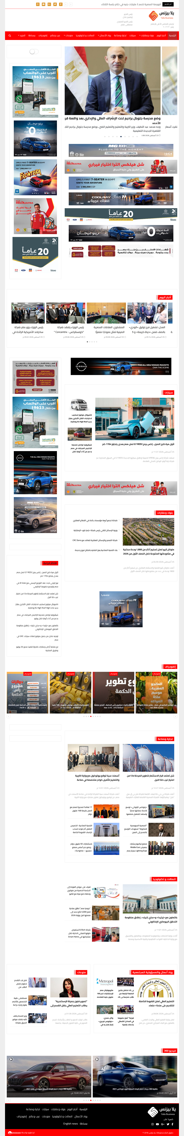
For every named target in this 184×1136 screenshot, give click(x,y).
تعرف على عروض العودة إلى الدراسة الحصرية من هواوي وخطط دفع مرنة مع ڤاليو (79, 890)
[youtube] (44, 4)
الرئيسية (83, 1109)
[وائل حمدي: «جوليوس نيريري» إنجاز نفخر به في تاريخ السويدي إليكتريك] (105, 1010)
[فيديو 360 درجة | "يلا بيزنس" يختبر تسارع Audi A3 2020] (49, 1076)
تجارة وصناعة (120, 35)
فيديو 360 (170, 1050)
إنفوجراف (42, 35)
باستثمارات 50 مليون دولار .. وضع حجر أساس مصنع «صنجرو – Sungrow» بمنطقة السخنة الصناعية (81, 849)
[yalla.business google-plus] (49, 4)
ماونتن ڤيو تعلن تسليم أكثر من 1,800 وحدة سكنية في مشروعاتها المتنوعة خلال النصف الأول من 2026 (148, 551)
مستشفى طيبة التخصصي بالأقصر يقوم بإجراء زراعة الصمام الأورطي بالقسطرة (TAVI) (19, 1005)
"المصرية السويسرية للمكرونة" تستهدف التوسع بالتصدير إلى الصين (135, 829)
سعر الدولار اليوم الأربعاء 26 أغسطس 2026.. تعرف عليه (115, 329)
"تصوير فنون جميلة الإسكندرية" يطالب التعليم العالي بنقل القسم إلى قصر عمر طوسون (68, 1003)
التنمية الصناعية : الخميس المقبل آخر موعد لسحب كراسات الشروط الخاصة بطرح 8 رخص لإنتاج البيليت (81, 831)
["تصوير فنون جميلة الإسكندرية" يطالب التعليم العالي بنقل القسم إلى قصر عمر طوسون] (68, 987)
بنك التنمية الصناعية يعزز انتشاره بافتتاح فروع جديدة (96, 550)
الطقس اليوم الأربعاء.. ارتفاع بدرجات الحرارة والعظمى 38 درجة (31, 329)
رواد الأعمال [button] (105, 35)
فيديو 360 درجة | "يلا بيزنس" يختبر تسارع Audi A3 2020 (49, 1089)
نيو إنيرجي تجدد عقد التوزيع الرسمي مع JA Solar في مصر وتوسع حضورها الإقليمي (37, 584)
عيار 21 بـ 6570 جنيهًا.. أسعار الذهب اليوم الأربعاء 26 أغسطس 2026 (72, 332)
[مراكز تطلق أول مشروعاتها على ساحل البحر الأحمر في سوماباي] (121, 80)
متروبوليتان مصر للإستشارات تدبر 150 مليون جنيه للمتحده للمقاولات (105, 994)
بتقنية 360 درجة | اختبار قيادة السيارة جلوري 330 (135, 1089)
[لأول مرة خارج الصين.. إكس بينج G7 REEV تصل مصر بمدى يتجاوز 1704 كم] (134, 419)
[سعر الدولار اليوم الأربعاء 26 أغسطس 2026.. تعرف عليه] (112, 313)
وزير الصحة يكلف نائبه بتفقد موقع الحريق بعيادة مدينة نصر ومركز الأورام (20, 1022)
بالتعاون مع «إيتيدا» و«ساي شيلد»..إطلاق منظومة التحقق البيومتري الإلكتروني (37, 627)
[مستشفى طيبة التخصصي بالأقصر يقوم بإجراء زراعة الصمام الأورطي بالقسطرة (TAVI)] (37, 1000)
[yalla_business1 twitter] (55, 4)
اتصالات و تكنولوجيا (85, 35)
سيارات (132, 35)
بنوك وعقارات (165, 512)
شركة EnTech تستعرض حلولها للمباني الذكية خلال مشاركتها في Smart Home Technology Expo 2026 (79, 935)
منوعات (81, 972)
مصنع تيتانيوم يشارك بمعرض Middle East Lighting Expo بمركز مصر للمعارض (137, 849)
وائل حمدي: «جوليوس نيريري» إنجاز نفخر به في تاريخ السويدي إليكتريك (105, 1021)
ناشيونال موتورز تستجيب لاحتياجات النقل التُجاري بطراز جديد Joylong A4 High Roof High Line (80, 418)
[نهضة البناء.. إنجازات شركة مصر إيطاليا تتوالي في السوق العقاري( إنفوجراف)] (27, 693)
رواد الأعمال (80, 1116)
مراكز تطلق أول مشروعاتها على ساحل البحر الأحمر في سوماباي (134, 118)
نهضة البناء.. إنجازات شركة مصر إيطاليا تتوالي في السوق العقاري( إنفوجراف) (27, 706)
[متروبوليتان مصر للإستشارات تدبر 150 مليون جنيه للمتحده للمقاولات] (105, 982)
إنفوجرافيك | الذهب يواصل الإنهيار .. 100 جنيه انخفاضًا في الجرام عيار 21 (156, 706)
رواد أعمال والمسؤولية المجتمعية (153, 972)
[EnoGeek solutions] (14, 1132)
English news (70, 1123)
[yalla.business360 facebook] (60, 4)
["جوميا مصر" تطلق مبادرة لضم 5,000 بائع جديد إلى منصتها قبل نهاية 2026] (105, 913)
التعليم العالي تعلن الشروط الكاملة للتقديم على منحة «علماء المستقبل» (156, 1003)
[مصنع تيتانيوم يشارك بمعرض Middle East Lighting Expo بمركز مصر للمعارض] (161, 848)
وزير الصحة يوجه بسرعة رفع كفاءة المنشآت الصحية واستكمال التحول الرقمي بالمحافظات (156, 334)
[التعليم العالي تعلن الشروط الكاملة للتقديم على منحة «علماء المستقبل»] (155, 987)
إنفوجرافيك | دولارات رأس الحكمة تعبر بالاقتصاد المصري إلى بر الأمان (113, 706)
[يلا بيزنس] (162, 15)
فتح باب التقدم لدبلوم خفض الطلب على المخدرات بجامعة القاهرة (20, 987)
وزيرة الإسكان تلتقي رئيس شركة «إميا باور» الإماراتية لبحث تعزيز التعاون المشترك (95, 530)
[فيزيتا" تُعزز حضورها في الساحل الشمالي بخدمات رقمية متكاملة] (125, 1010)
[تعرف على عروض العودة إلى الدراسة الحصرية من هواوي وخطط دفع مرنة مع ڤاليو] (105, 891)
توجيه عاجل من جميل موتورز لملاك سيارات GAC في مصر (37, 638)
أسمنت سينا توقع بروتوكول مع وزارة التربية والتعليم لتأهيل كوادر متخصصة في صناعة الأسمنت (97, 778)
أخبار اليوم (161, 35)
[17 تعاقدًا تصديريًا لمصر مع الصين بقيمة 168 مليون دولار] (106, 811)
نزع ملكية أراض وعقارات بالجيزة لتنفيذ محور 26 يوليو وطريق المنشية (37, 648)
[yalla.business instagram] (38, 4)
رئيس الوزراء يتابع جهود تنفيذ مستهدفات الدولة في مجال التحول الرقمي (70, 706)
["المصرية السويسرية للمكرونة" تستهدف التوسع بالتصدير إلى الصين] (161, 830)
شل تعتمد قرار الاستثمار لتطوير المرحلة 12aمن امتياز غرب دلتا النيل (37, 595)
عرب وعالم (55, 35)
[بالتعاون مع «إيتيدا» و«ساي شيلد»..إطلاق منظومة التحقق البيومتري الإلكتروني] (150, 899)
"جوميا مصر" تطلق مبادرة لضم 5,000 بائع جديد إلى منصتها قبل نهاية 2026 (80, 911)
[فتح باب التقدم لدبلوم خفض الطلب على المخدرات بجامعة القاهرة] (37, 982)
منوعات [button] (69, 35)
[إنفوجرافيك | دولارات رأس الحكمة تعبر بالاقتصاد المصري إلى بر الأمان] (113, 693)
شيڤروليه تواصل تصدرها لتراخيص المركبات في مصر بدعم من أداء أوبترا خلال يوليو (81, 448)
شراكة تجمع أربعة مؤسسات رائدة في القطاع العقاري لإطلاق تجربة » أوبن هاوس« (95, 520)
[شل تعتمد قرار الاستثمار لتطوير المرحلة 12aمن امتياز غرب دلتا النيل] (148, 758)
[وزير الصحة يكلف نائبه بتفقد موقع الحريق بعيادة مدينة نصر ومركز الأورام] (37, 1018)
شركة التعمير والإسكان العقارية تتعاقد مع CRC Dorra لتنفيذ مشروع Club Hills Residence (95, 540)
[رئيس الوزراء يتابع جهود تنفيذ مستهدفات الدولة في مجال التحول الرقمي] (70, 693)
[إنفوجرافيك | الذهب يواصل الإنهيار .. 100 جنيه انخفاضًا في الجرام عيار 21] (156, 693)
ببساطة (31, 35)
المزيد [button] (22, 35)
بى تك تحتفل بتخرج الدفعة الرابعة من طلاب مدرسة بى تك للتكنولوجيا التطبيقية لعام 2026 (125, 994)
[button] (66, 4)
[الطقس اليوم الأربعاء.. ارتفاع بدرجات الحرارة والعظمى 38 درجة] (31, 313)
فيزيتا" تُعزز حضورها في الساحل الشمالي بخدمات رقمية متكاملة (126, 1021)
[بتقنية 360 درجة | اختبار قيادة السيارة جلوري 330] (135, 1076)
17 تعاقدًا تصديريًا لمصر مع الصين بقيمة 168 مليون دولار (81, 810)
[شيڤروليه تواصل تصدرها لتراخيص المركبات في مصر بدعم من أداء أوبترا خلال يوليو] (80, 435)
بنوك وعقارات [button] (147, 35)
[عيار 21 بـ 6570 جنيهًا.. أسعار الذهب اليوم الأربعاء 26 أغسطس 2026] (71, 313)
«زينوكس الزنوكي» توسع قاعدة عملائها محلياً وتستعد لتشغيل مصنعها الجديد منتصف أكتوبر (136, 812)
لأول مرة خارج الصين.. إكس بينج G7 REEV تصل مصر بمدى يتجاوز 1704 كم (138, 444)
